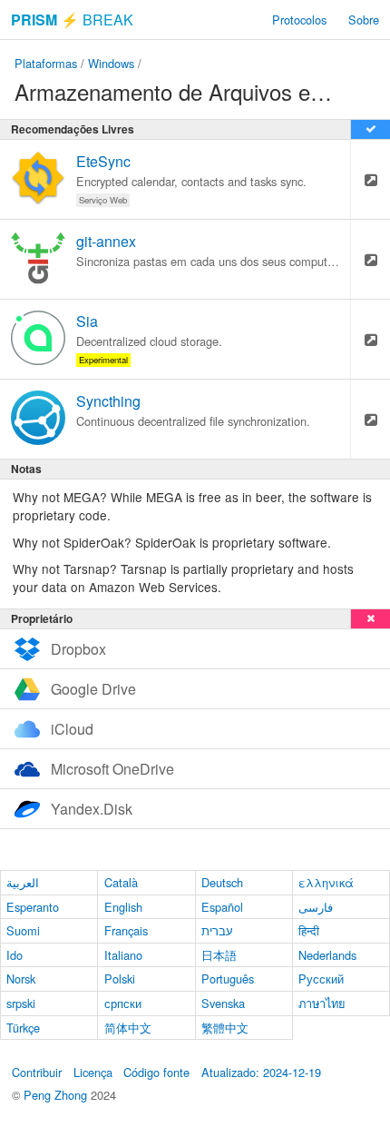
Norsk (20, 978)
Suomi (23, 930)
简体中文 (127, 1027)
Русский (321, 978)
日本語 (219, 955)
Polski (119, 978)
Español (222, 906)
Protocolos (299, 19)
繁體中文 (225, 1027)
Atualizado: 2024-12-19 (261, 1072)
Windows (111, 63)
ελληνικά (326, 882)
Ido (14, 955)
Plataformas (46, 63)
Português (227, 978)
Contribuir (37, 1072)
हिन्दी (308, 930)
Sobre (363, 19)
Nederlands (327, 955)
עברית (217, 930)
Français (126, 930)
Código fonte (156, 1072)
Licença (92, 1072)
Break (72, 19)
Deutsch (222, 882)
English (123, 906)
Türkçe (23, 1027)
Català (121, 882)
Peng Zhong (57, 1094)
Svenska (223, 1003)
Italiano (123, 955)
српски (122, 1003)
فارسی (315, 906)
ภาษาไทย (322, 1003)
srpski (20, 1003)
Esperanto (32, 906)
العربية (22, 882)
